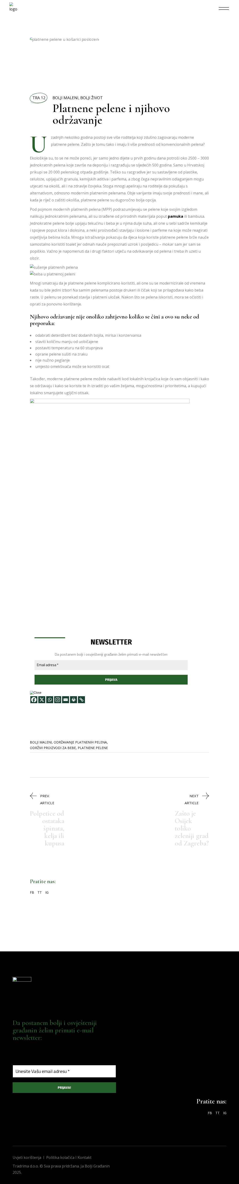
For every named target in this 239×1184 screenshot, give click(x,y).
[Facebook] (33, 699)
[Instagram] (57, 699)
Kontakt (84, 1157)
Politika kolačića (60, 1157)
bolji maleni (41, 742)
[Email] (65, 699)
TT (40, 892)
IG (47, 892)
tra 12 (39, 97)
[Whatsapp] (49, 699)
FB (32, 892)
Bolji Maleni (65, 97)
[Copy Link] (81, 699)
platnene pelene (93, 748)
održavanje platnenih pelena (80, 742)
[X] (41, 699)
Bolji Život (91, 97)
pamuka (175, 216)
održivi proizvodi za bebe (53, 748)
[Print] (73, 699)
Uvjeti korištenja (27, 1157)
